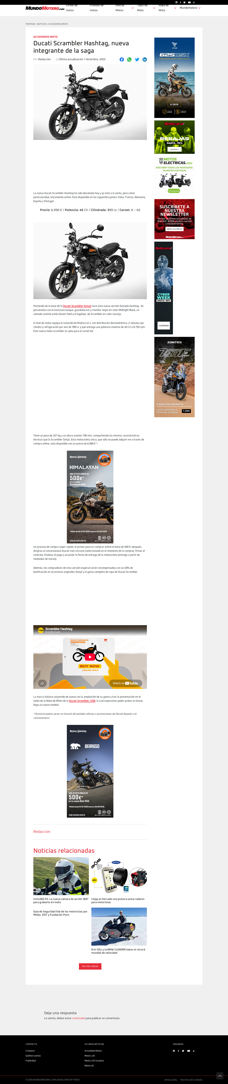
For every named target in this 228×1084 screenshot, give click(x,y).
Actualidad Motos (93, 1051)
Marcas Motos (120, 8)
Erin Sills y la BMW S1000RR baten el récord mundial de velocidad (117, 911)
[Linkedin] (145, 59)
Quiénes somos (33, 1056)
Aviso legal (171, 1080)
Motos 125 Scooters (94, 1061)
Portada (30, 24)
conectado (78, 1018)
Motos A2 (89, 1066)
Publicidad (31, 1061)
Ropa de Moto (164, 8)
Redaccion (41, 832)
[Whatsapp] (129, 59)
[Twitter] (137, 59)
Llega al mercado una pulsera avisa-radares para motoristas (117, 861)
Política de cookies (191, 1080)
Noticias (42, 24)
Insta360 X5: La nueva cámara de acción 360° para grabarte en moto (60, 861)
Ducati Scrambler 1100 (82, 701)
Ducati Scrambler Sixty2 (77, 306)
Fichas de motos (72, 8)
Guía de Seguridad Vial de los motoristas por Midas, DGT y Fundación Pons (60, 911)
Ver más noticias (90, 966)
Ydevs (76, 1080)
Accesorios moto (58, 24)
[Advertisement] (90, 168)
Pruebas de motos (97, 8)
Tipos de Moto (142, 8)
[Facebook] (122, 59)
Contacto (30, 1051)
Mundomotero (188, 8)
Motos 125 (90, 1056)
